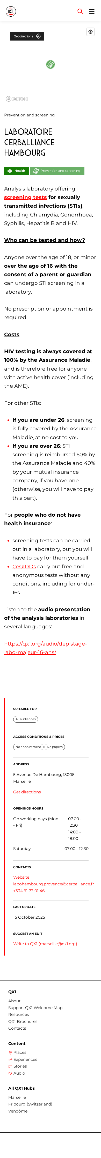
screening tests (25, 197)
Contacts (17, 1028)
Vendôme (17, 1111)
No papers (55, 747)
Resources (18, 1014)
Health (20, 171)
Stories (20, 1066)
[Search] (80, 11)
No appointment (28, 747)
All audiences (26, 719)
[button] (50, 64)
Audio (19, 1073)
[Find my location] (90, 32)
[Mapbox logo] (17, 99)
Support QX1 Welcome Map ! (36, 1007)
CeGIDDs (24, 566)
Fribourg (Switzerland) (30, 1104)
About (14, 1001)
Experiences (25, 1059)
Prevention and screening (29, 115)
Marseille (17, 1097)
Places (19, 1052)
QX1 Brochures (23, 1021)
